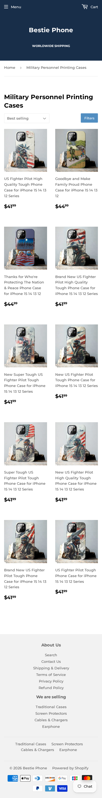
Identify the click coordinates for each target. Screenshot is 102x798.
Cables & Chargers (51, 720)
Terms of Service (51, 674)
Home (9, 67)
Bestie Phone (51, 30)
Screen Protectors (51, 713)
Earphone (51, 726)
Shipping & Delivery (51, 668)
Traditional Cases (51, 707)
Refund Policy (51, 687)
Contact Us (51, 661)
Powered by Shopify (70, 768)
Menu (16, 7)
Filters (89, 118)
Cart (93, 7)
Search (51, 655)
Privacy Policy (51, 681)
